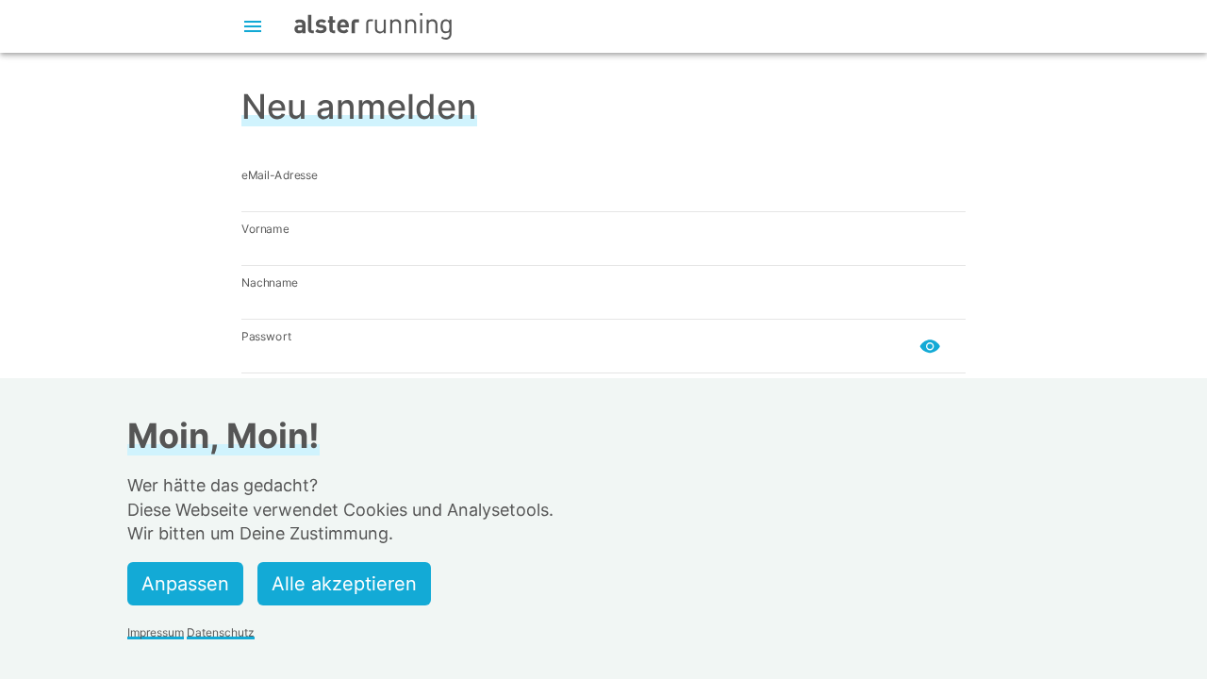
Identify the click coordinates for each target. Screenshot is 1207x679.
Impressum (155, 632)
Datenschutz (221, 632)
